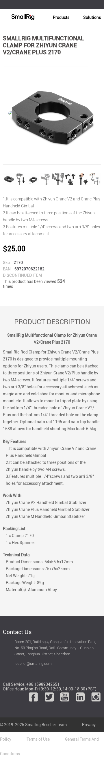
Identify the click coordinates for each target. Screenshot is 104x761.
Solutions (92, 17)
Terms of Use (38, 739)
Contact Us (17, 632)
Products (61, 17)
